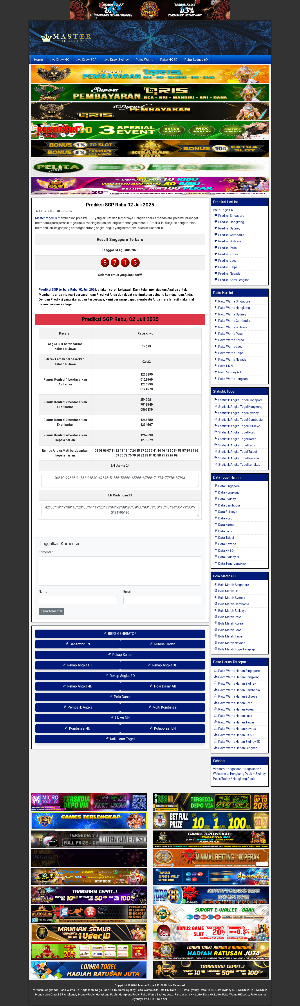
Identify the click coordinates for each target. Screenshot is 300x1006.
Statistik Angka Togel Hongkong (240, 406)
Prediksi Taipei (228, 267)
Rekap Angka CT (79, 665)
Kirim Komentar (51, 611)
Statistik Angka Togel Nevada (238, 458)
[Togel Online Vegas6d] (89, 858)
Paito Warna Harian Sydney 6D (239, 741)
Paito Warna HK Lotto (188, 994)
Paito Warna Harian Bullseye (237, 696)
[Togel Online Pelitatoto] (150, 167)
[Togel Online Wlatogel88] (89, 914)
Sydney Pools (86, 994)
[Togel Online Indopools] (211, 932)
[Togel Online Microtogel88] (89, 802)
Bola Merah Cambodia (233, 604)
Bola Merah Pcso (230, 617)
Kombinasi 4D (79, 728)
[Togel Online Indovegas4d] (211, 970)
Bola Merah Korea (230, 623)
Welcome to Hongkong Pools (233, 773)
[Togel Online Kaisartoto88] (89, 951)
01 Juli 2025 (46, 211)
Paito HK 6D (168, 60)
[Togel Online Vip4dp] (211, 839)
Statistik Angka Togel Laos (236, 445)
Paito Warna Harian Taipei (236, 722)
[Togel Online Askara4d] (89, 877)
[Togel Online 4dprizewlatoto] (89, 932)
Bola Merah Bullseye (232, 610)
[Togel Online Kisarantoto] (150, 148)
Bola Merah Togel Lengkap (236, 649)
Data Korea (226, 524)
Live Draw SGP (86, 60)
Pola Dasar (122, 697)
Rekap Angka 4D (79, 686)
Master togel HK (46, 218)
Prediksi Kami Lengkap (233, 280)
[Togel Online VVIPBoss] (150, 74)
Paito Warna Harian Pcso (235, 703)
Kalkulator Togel (122, 739)
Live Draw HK (59, 60)
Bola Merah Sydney (231, 598)
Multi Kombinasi (164, 707)
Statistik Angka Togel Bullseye (239, 426)
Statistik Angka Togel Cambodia (240, 419)
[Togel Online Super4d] (150, 111)
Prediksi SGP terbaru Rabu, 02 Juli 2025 (67, 289)
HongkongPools (129, 994)
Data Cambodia (229, 505)
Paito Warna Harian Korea (236, 709)
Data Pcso (225, 518)
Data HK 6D (226, 550)
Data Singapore (229, 486)
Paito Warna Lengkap (233, 379)
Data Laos (225, 531)
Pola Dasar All (164, 686)
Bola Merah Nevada (231, 643)
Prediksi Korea (228, 254)
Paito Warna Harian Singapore (239, 671)
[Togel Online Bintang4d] (89, 895)
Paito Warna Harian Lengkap (237, 748)
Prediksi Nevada (229, 273)
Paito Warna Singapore (234, 301)
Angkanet (70, 994)
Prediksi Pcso (227, 248)
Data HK (164, 990)
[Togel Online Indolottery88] (211, 895)
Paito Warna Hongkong (234, 308)
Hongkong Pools (244, 778)
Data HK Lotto (212, 994)
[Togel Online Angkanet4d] (211, 914)
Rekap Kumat (121, 655)
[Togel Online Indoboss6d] (211, 802)
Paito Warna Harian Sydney (237, 683)
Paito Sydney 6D (196, 60)
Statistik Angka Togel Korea (237, 439)
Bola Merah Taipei (230, 636)
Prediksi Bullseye (230, 241)
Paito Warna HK (69, 990)
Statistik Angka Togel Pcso (236, 432)
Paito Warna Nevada (232, 359)
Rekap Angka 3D (164, 665)
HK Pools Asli (159, 999)
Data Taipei (226, 537)
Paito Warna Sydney (232, 314)
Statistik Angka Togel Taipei (237, 451)
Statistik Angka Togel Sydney (238, 413)
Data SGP (176, 990)
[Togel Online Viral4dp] (150, 186)
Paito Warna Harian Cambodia (239, 690)
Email (127, 591)
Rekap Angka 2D (122, 676)
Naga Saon (102, 990)
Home (38, 60)
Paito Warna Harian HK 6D (236, 735)
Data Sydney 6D (229, 557)
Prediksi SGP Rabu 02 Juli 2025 (120, 205)
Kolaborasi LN (164, 728)
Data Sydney (227, 499)
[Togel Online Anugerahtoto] (211, 877)
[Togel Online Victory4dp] (89, 821)
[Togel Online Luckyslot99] (211, 821)
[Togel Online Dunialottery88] (211, 858)
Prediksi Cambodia (231, 235)
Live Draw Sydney (116, 60)
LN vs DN (122, 718)
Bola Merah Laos (229, 630)
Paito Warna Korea (231, 340)
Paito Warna (144, 60)
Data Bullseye (227, 512)
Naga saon (251, 769)
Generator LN (79, 644)
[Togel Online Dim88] (150, 93)
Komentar (67, 211)
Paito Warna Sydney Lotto (157, 994)
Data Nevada (227, 544)
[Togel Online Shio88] (211, 951)
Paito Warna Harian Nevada (237, 728)
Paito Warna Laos (230, 346)
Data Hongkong (229, 492)
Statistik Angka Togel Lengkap (239, 464)
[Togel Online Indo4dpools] (89, 970)
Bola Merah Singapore (233, 585)
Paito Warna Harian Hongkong (239, 677)
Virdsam (219, 769)
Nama (43, 591)
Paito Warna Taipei (231, 353)
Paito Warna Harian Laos (235, 716)
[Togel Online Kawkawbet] (89, 839)
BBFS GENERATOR (122, 634)
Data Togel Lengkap (232, 563)
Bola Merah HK (228, 591)
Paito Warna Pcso (230, 333)
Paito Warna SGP (147, 990)
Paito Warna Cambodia (234, 320)
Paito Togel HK (223, 210)
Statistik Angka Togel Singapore (240, 400)
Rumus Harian (164, 644)
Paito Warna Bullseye (233, 327)
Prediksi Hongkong (231, 222)
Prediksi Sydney (229, 228)
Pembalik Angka (79, 707)
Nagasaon (235, 769)
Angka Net (51, 990)
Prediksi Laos (227, 260)
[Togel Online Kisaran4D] (150, 130)
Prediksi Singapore (231, 215)
